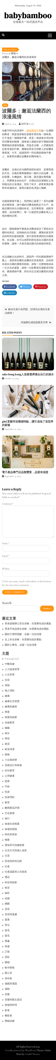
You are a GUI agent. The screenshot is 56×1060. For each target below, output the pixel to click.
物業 (7, 839)
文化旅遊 (10, 813)
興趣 (7, 941)
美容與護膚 (11, 914)
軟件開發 (10, 967)
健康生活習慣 (12, 701)
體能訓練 (10, 1020)
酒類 (7, 988)
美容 (7, 909)
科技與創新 (11, 882)
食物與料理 (11, 1004)
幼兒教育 (10, 770)
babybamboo (28, 15)
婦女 (7, 733)
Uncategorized (12, 658)
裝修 (7, 946)
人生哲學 (10, 674)
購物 (5, 105)
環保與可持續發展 (14, 845)
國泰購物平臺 (34, 130)
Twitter (26, 286)
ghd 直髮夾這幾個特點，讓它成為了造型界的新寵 (27, 423)
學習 (7, 738)
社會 (7, 866)
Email (5, 555)
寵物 (7, 754)
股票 (7, 919)
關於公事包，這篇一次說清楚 (21, 644)
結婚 (7, 898)
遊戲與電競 (11, 983)
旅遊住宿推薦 (12, 823)
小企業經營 (11, 759)
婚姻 (7, 727)
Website (6, 568)
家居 (7, 743)
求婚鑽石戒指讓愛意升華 (34, 322)
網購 (7, 903)
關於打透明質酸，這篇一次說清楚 (23, 634)
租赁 (7, 887)
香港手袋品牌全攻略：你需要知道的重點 (27, 628)
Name (5, 543)
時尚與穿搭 (11, 834)
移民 (7, 893)
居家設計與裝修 (13, 765)
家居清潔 (10, 749)
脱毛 (7, 935)
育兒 (7, 925)
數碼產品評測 (12, 807)
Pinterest (41, 286)
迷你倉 (8, 978)
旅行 (7, 818)
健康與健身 (11, 706)
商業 (7, 711)
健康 (7, 695)
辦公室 (8, 972)
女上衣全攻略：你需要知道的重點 (23, 639)
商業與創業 (11, 717)
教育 (7, 802)
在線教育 (10, 722)
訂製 (7, 951)
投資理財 (10, 797)
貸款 (7, 956)
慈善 (7, 781)
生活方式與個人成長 (16, 850)
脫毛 (7, 930)
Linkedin (10, 292)
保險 (7, 685)
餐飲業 (8, 1015)
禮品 (7, 877)
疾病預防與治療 (13, 861)
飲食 (7, 1010)
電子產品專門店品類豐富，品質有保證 (25, 472)
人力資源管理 (12, 669)
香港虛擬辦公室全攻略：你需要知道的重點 (28, 623)
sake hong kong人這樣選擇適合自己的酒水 (28, 374)
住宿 (7, 679)
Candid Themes (32, 1053)
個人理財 (10, 690)
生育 (7, 855)
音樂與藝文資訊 (13, 999)
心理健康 (10, 775)
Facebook (10, 286)
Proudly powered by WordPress (20, 1050)
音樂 (7, 994)
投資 (7, 791)
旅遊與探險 (11, 829)
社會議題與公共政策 (16, 871)
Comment (7, 503)
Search (6, 603)
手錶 (7, 786)
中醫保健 (10, 663)
